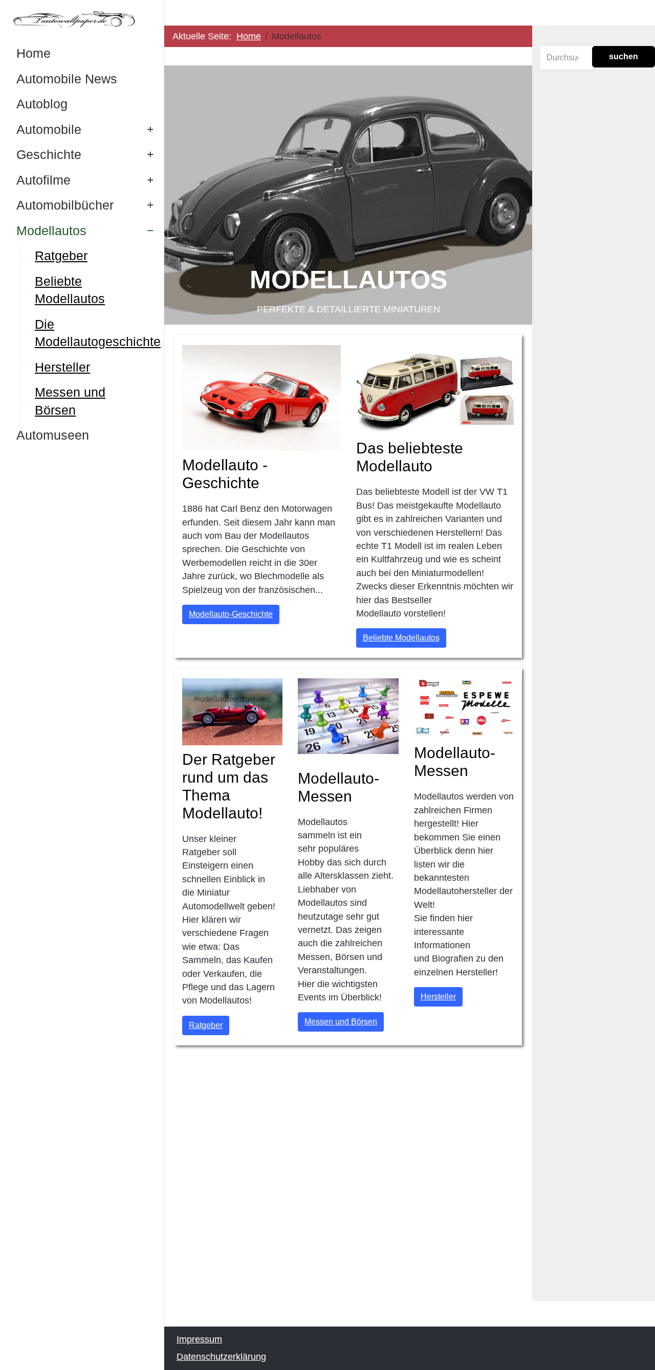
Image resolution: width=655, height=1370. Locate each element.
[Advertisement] (348, 1203)
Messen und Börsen (340, 1021)
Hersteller (438, 996)
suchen (623, 56)
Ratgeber (206, 1025)
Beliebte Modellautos (401, 637)
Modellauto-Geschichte (231, 614)
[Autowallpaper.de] (82, 19)
